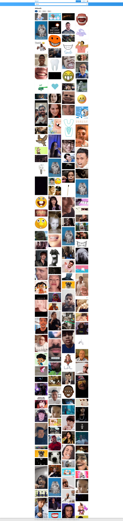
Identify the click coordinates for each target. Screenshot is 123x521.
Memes (49, 11)
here (78, 519)
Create (79, 1)
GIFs (40, 11)
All (36, 11)
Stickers (44, 11)
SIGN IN (84, 1)
